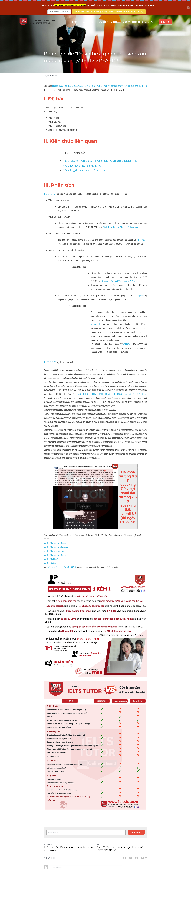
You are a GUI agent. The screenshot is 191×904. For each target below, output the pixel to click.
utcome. (141, 240)
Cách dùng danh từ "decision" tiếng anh (85, 170)
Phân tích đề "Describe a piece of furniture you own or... (69, 849)
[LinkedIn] (136, 858)
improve (140, 295)
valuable (127, 344)
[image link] (23, 22)
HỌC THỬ (165, 21)
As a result (95, 324)
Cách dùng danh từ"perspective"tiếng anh (120, 281)
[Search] (152, 22)
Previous (49, 844)
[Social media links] (156, 22)
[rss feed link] (146, 858)
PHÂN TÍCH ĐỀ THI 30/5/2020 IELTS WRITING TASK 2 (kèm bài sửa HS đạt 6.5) (111, 394)
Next (98, 844)
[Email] (142, 858)
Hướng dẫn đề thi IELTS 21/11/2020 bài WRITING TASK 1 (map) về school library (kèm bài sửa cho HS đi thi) (99, 86)
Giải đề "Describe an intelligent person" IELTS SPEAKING (120, 849)
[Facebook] (124, 858)
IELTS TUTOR (50, 194)
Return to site (50, 858)
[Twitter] (130, 858)
